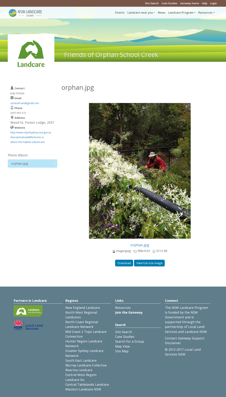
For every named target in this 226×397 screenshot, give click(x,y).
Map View (122, 346)
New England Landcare (82, 307)
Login (213, 3)
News (161, 12)
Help (204, 3)
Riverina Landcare (78, 370)
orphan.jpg (139, 245)
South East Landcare (81, 360)
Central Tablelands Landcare (87, 384)
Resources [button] (205, 12)
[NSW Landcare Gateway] (25, 13)
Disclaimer (173, 343)
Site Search (152, 3)
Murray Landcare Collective (86, 365)
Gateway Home (189, 3)
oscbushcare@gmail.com (24, 103)
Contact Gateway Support (184, 338)
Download (124, 263)
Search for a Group (129, 341)
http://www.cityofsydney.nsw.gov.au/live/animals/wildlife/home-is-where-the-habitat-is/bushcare (30, 137)
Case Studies (169, 3)
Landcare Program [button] (180, 12)
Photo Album (18, 155)
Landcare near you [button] (140, 12)
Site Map (122, 351)
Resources (123, 307)
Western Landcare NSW (83, 389)
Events (120, 12)
